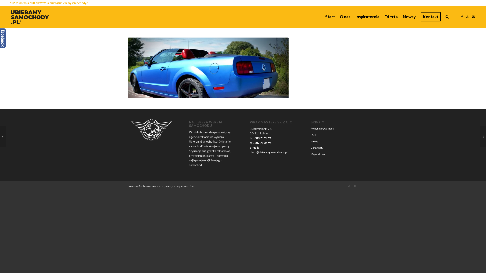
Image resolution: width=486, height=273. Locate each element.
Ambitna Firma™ (188, 186)
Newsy (314, 141)
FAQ (313, 134)
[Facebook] (462, 17)
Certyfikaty (317, 147)
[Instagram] (473, 17)
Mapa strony (318, 154)
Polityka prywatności (322, 128)
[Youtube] (468, 17)
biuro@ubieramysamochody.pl (268, 152)
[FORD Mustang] (3, 136)
